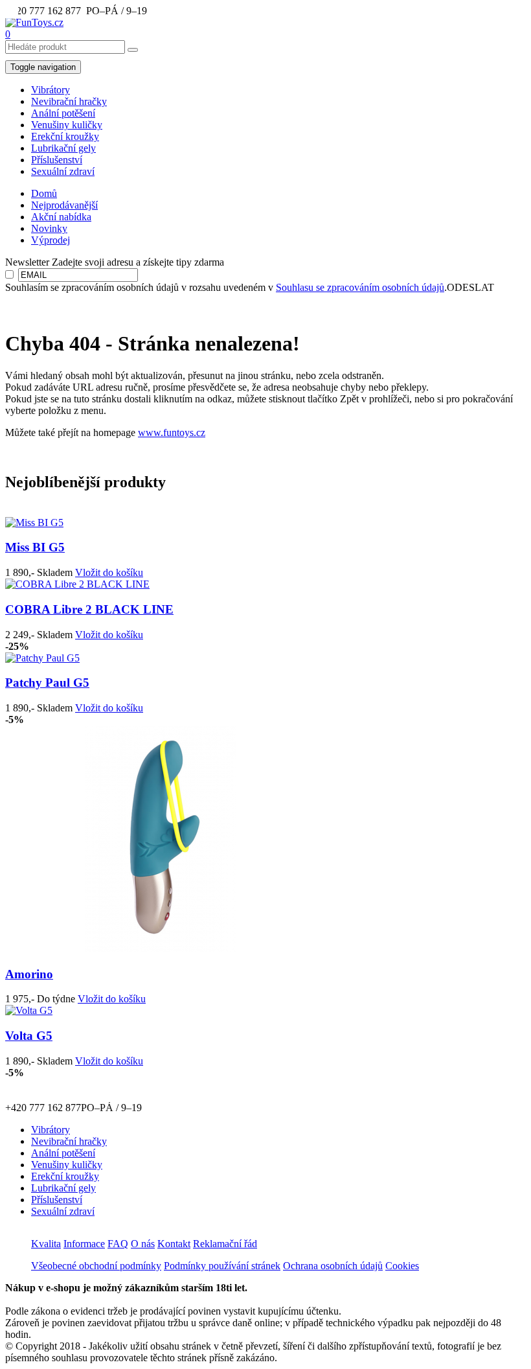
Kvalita (46, 1243)
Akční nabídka (61, 216)
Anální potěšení (63, 113)
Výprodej (50, 240)
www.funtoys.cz (171, 432)
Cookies (402, 1265)
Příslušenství (56, 159)
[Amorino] (160, 948)
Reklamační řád (225, 1243)
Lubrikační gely (63, 148)
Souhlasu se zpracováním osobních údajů (360, 287)
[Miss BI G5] (34, 522)
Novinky (49, 228)
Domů (44, 193)
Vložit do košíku (109, 572)
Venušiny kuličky (66, 124)
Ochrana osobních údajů (333, 1265)
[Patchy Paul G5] (42, 657)
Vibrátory (50, 89)
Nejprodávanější (64, 205)
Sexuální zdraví (63, 171)
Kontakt (173, 1243)
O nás (143, 1243)
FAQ (117, 1243)
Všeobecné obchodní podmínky (96, 1265)
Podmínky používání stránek (222, 1265)
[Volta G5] (28, 1010)
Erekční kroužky (65, 136)
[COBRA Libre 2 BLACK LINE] (77, 584)
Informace (84, 1243)
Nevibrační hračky (69, 101)
